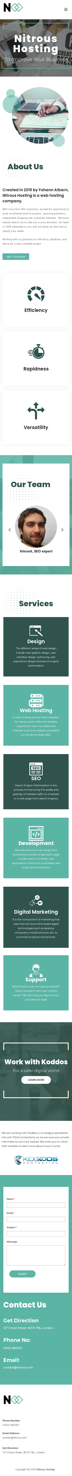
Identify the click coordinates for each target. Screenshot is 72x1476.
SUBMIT (22, 1274)
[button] (16, 256)
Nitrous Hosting (14, 14)
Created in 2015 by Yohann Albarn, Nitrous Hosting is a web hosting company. (36, 195)
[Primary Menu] (65, 9)
